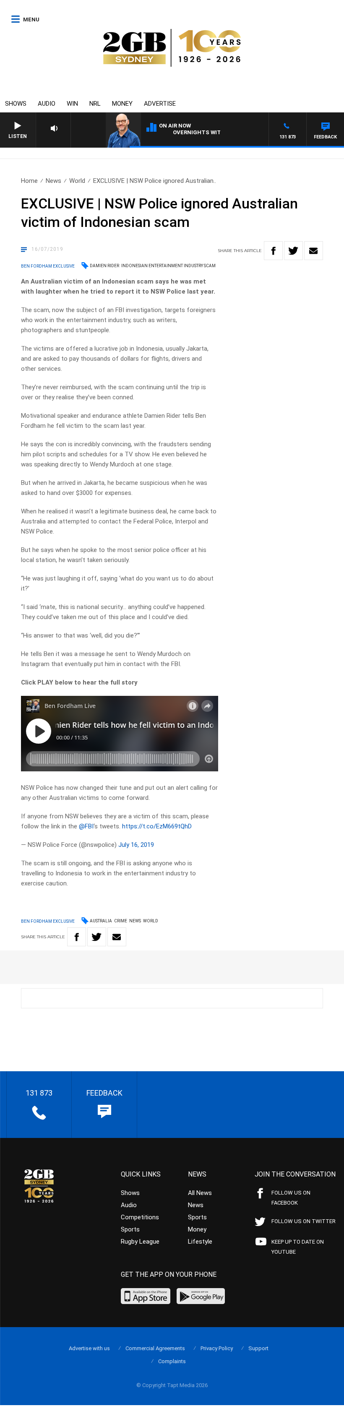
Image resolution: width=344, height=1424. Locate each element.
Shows (15, 103)
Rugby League (140, 1241)
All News (200, 1193)
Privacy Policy (217, 1348)
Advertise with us (89, 1348)
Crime (120, 921)
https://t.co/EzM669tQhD (157, 826)
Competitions (140, 1217)
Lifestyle (200, 1241)
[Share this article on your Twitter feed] (293, 250)
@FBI (86, 826)
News (53, 181)
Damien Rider (104, 265)
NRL (95, 103)
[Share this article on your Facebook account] (273, 250)
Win (72, 103)
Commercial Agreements (155, 1348)
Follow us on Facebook (290, 1198)
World (77, 181)
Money (122, 103)
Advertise (160, 103)
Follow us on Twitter (303, 1221)
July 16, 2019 (136, 845)
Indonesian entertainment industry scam (168, 265)
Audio (46, 103)
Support (258, 1348)
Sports (130, 1229)
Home (29, 181)
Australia (101, 921)
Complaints (172, 1361)
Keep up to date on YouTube (297, 1247)
